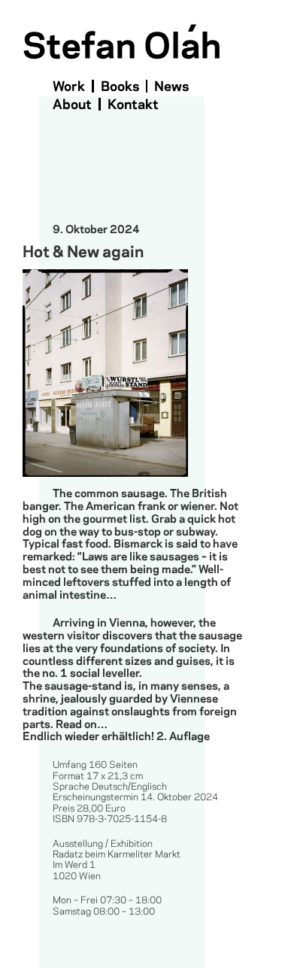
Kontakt (133, 105)
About (72, 105)
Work (69, 86)
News (171, 86)
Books (120, 86)
